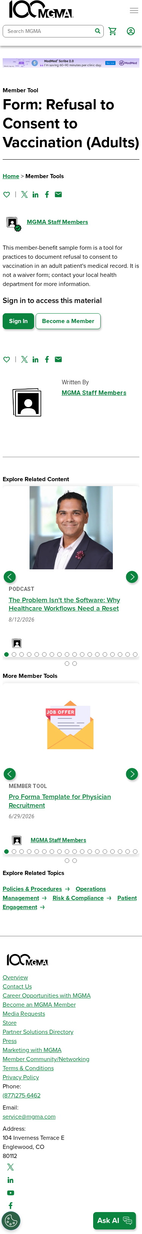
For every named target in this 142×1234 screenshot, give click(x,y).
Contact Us (17, 986)
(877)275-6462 (22, 1095)
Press (10, 1041)
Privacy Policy (21, 1077)
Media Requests (24, 1014)
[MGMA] (40, 10)
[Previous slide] (10, 577)
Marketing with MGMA (32, 1050)
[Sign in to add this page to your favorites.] (6, 194)
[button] (112, 31)
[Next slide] (132, 577)
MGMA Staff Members (57, 222)
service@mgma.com (29, 1117)
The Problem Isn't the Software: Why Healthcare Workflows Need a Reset (64, 604)
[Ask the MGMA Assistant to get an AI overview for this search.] (114, 1220)
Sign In (18, 321)
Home (11, 176)
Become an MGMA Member (39, 1005)
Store (10, 1023)
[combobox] (47, 31)
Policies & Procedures (32, 889)
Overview (15, 977)
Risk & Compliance (78, 898)
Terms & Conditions (28, 1068)
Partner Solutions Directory (38, 1032)
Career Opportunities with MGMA (47, 995)
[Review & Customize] (11, 1220)
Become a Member (68, 321)
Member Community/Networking (46, 1059)
